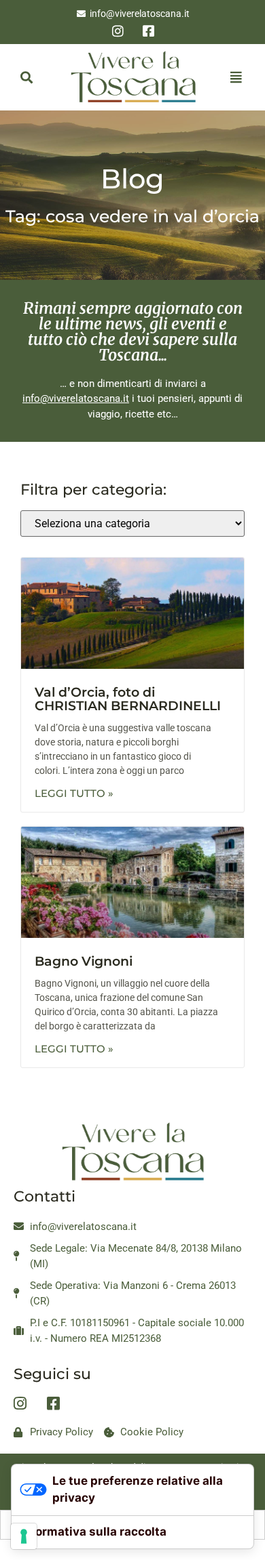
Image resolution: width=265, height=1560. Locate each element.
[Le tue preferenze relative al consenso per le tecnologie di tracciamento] (24, 1536)
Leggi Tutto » (74, 793)
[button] (26, 77)
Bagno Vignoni (83, 961)
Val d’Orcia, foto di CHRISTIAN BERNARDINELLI (128, 699)
